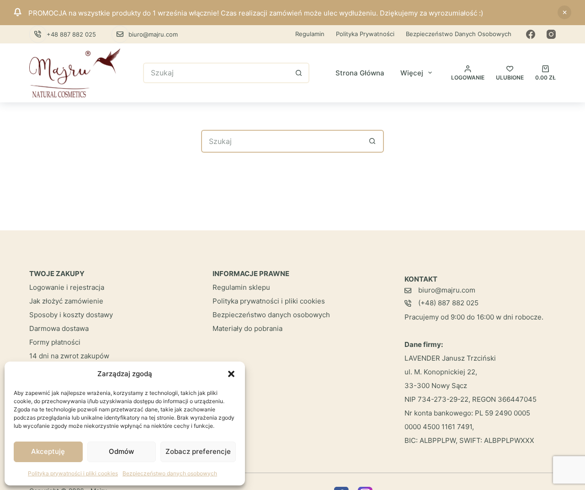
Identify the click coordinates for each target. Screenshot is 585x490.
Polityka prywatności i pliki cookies (73, 473)
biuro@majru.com (153, 34)
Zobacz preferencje (198, 451)
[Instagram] (551, 34)
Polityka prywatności (365, 33)
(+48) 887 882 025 (448, 302)
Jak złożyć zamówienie (66, 301)
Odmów (121, 451)
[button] (231, 373)
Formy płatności (54, 342)
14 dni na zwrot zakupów (69, 356)
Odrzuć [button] (564, 12)
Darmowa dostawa (59, 328)
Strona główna (359, 73)
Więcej (411, 73)
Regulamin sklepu (241, 287)
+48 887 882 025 (71, 34)
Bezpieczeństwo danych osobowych (169, 473)
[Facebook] (530, 34)
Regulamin (309, 33)
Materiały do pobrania (247, 328)
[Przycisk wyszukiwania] (299, 73)
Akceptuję (48, 451)
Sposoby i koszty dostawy (71, 314)
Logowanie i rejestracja (66, 287)
